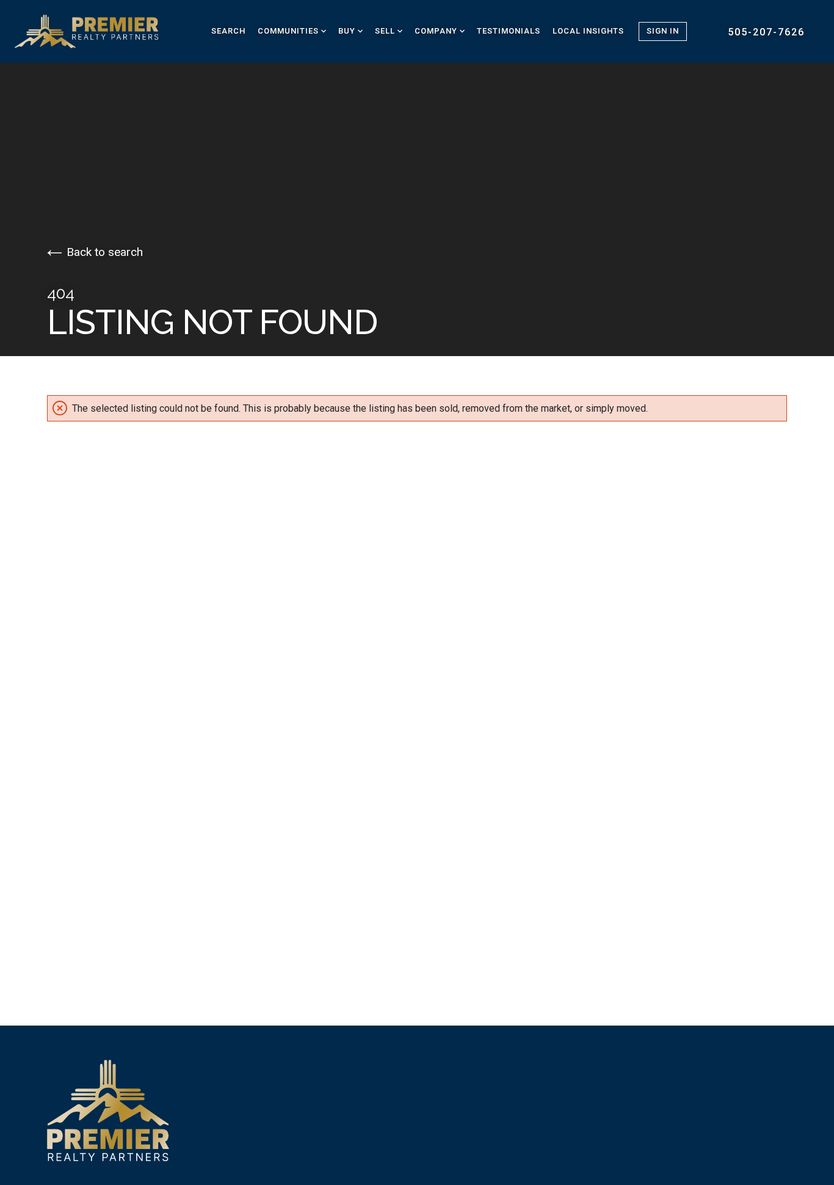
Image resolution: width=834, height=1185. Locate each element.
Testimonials (508, 30)
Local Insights (588, 30)
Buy (348, 30)
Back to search (105, 252)
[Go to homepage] (100, 31)
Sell (386, 30)
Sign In (663, 30)
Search (228, 30)
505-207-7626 (766, 32)
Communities (289, 30)
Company (437, 30)
